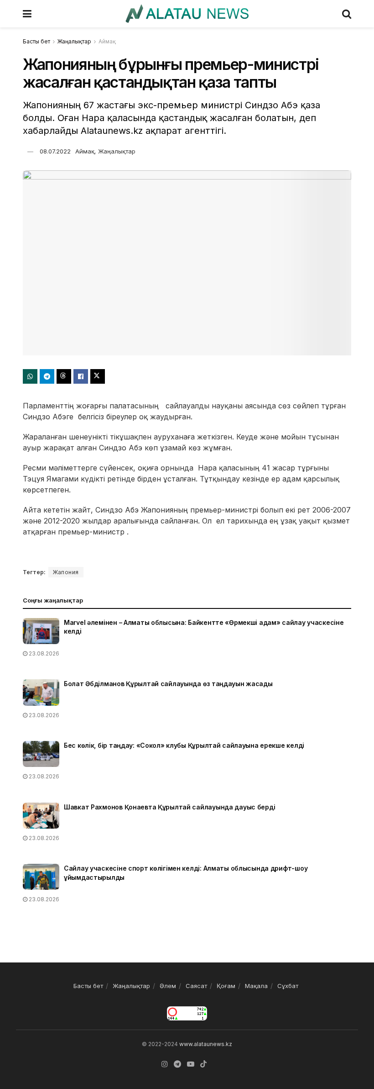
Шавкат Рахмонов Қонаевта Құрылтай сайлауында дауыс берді (169, 807)
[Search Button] (346, 13)
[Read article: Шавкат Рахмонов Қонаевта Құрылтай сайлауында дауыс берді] (41, 816)
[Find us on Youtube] (190, 1064)
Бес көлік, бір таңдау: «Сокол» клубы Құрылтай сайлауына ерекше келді (184, 745)
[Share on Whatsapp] (30, 376)
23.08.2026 (43, 653)
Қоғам (226, 985)
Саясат (196, 985)
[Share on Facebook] (80, 376)
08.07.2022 (55, 151)
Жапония (66, 572)
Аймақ (107, 41)
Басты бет (36, 41)
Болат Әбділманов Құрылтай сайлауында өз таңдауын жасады (168, 683)
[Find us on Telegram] (177, 1064)
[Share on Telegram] (47, 376)
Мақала (256, 985)
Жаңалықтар (74, 41)
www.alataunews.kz (205, 1044)
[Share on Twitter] (97, 376)
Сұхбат (287, 985)
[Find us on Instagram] (164, 1064)
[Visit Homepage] (187, 14)
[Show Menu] (27, 13)
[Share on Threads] (64, 376)
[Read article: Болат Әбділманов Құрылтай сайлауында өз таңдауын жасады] (41, 692)
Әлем (168, 985)
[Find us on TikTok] (203, 1064)
